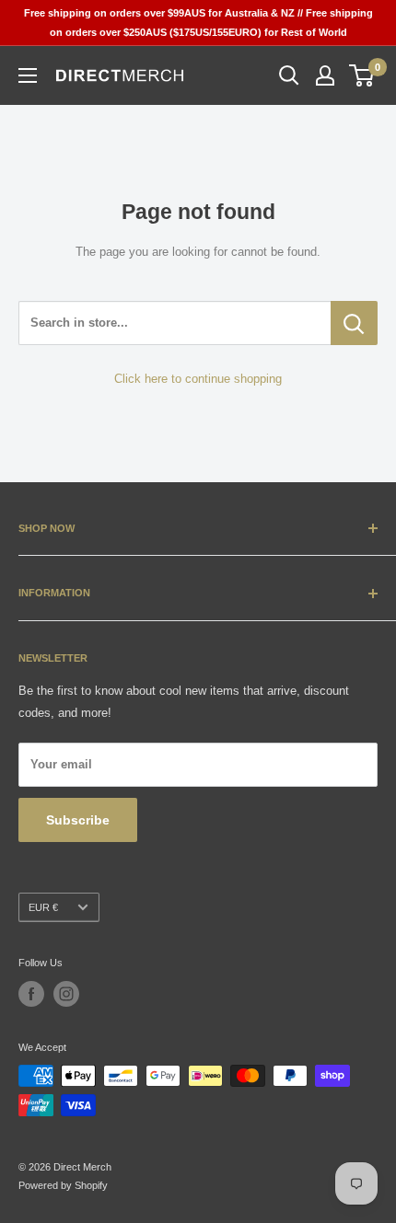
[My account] (325, 75)
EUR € (43, 907)
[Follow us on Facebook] (31, 994)
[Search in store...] (354, 323)
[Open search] (289, 75)
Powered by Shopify (63, 1185)
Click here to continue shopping (198, 379)
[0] (362, 75)
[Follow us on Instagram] (66, 994)
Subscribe (78, 820)
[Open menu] (27, 75)
